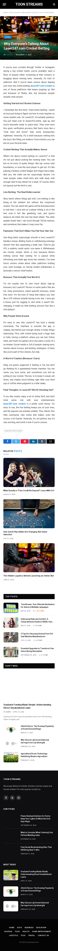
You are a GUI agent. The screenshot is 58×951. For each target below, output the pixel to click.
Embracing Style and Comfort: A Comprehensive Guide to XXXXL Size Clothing (36, 622)
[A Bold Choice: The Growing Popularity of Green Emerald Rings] (11, 730)
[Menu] (4, 4)
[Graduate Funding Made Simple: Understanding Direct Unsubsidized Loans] (29, 686)
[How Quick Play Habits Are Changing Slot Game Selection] (29, 513)
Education (41, 928)
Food (17, 931)
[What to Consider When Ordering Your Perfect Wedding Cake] (10, 836)
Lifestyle (13, 935)
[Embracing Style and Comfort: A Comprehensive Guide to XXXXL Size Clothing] (11, 622)
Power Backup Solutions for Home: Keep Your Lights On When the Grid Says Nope (36, 819)
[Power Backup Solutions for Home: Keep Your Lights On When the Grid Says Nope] (10, 819)
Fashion (8, 931)
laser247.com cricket (13, 431)
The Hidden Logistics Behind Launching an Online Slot (28, 576)
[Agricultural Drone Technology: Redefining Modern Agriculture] (11, 757)
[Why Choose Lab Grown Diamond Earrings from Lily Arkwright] (11, 743)
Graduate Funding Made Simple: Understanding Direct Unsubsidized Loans (36, 874)
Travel (31, 935)
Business (29, 928)
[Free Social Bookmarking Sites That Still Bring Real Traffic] (10, 851)
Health (25, 931)
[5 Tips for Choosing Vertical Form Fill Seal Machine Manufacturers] (11, 637)
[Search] (53, 4)
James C (9, 55)
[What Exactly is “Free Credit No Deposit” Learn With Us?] (29, 472)
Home (5, 12)
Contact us (43, 935)
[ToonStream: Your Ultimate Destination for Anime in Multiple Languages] (11, 608)
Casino (8, 37)
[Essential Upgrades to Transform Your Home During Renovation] (11, 652)
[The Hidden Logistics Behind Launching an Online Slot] (29, 557)
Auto (19, 928)
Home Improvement (41, 931)
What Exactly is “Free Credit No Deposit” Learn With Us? (28, 490)
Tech (23, 935)
